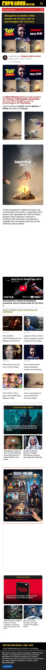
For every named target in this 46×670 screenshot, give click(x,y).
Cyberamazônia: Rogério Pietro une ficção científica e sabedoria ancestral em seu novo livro (13, 624)
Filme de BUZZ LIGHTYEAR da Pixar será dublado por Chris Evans (12, 338)
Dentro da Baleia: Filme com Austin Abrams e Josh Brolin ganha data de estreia (21, 428)
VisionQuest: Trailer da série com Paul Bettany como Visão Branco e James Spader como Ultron (12, 455)
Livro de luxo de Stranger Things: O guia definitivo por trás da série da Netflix (21, 597)
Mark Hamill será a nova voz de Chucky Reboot (11, 366)
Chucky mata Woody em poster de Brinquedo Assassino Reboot (32, 395)
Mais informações (8, 662)
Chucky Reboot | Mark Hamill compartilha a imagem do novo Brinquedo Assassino (33, 367)
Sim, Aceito (7, 666)
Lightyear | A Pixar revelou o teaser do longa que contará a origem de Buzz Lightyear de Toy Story (33, 338)
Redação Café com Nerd (31, 56)
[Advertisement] (23, 252)
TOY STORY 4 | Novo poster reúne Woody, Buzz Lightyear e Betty (12, 395)
